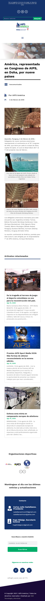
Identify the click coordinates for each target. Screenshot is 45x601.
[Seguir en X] (26, 11)
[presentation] (20, 472)
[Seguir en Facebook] (18, 11)
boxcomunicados (15, 84)
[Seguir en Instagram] (22, 11)
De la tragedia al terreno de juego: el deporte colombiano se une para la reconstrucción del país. (22, 4)
